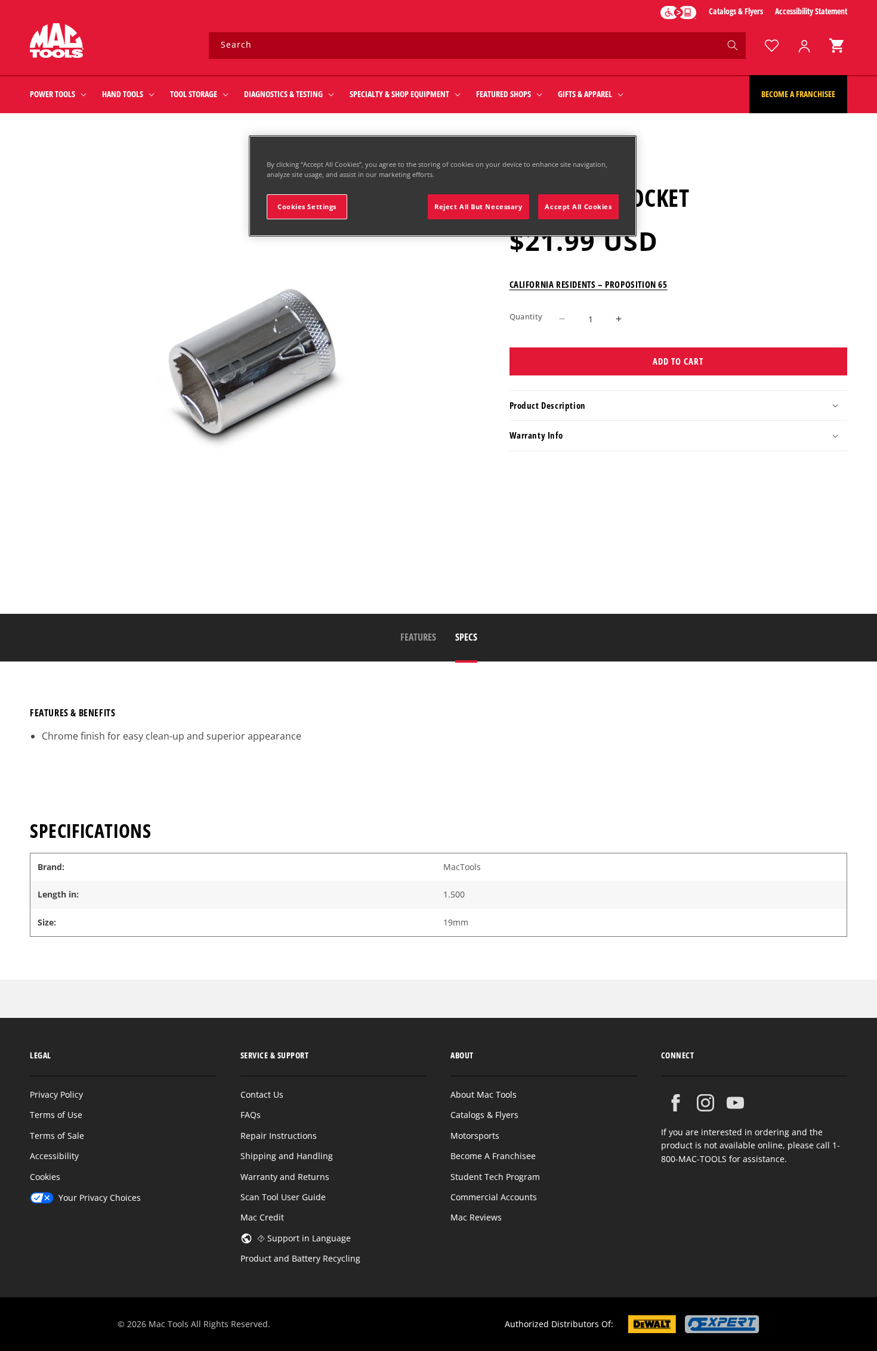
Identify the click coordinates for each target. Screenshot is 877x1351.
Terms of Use (56, 1114)
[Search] (732, 45)
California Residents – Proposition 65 (588, 284)
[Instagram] (705, 1102)
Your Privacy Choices (99, 1197)
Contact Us (261, 1094)
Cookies (45, 1176)
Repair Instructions (278, 1135)
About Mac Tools (483, 1094)
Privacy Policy (56, 1094)
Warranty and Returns (284, 1176)
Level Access (678, 12)
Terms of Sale (57, 1135)
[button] (836, 45)
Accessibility (54, 1155)
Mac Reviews (476, 1217)
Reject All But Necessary (478, 206)
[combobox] (477, 45)
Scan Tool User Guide (283, 1197)
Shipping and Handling (286, 1155)
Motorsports (474, 1135)
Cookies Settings (306, 206)
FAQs (250, 1114)
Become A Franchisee (493, 1155)
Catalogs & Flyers (736, 11)
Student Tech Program (495, 1176)
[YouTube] (735, 1102)
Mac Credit (262, 1217)
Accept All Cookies (578, 206)
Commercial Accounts (493, 1197)
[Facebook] (675, 1102)
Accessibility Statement (811, 11)
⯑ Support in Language (304, 1238)
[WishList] (771, 45)
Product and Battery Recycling (300, 1258)
